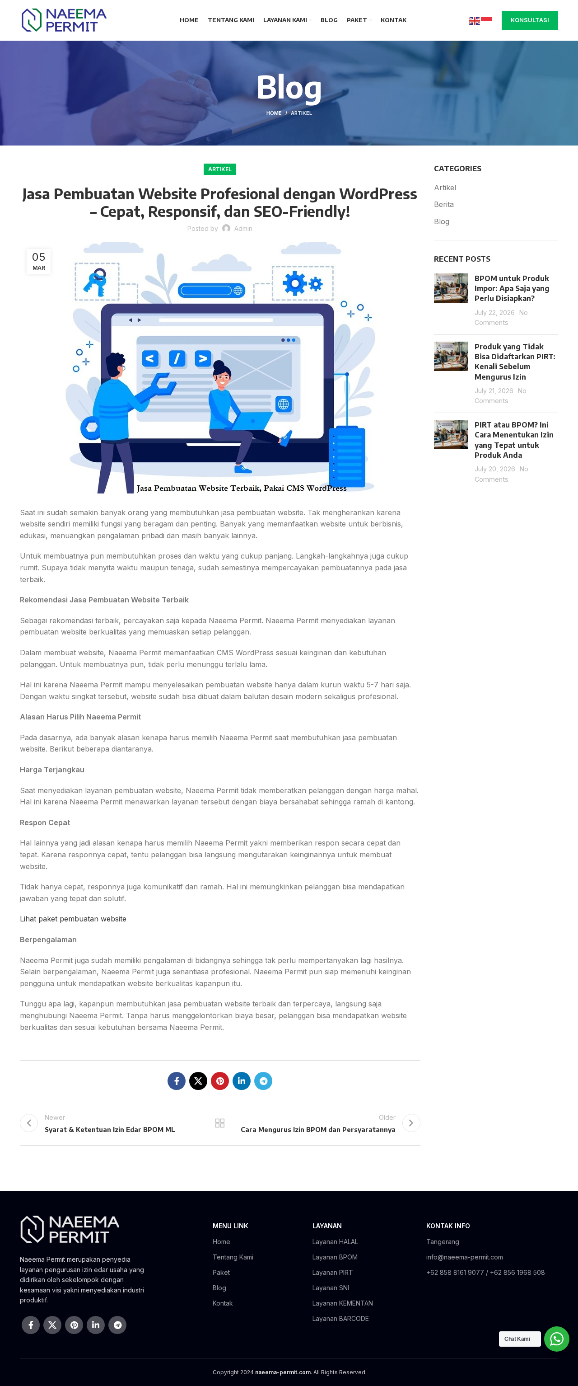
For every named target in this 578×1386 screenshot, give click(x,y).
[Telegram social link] (263, 1081)
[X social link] (198, 1081)
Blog (441, 221)
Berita (444, 204)
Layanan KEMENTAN (342, 1303)
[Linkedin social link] (242, 1081)
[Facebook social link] (177, 1081)
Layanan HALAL (335, 1241)
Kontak (223, 1303)
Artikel (301, 113)
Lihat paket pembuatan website (73, 918)
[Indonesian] (487, 19)
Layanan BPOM (335, 1257)
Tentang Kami (233, 1257)
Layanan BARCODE (340, 1318)
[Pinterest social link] (220, 1081)
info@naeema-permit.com (464, 1257)
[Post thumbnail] (451, 300)
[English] (475, 19)
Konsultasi (530, 19)
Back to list (219, 1123)
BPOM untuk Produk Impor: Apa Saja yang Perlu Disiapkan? (512, 288)
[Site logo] (63, 19)
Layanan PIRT (332, 1272)
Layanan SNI (330, 1288)
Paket (221, 1272)
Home (274, 113)
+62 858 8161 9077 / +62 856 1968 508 (485, 1272)
